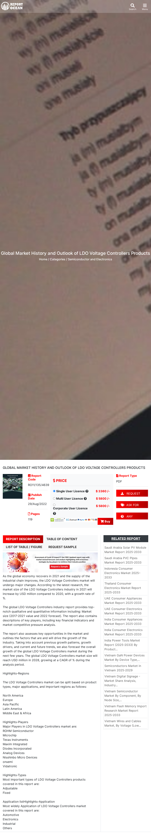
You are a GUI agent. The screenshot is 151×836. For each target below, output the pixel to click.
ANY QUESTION (128, 517)
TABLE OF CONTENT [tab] (61, 539)
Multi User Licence (69, 498)
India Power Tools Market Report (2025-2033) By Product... (122, 645)
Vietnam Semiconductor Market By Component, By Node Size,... (122, 695)
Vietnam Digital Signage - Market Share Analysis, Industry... (122, 680)
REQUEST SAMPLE (130, 494)
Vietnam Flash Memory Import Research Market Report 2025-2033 (125, 710)
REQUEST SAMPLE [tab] (62, 547)
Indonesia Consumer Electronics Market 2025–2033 (122, 573)
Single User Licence (70, 491)
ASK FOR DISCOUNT (130, 505)
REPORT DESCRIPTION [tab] (23, 539)
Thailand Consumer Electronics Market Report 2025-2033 (122, 588)
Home (43, 259)
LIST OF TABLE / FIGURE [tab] (24, 547)
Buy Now (106, 522)
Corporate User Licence (70, 508)
